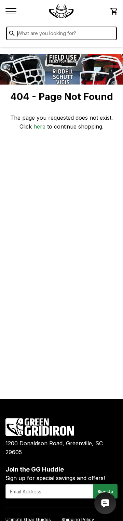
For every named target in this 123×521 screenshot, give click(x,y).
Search (110, 35)
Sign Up (105, 491)
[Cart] (113, 11)
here (39, 126)
